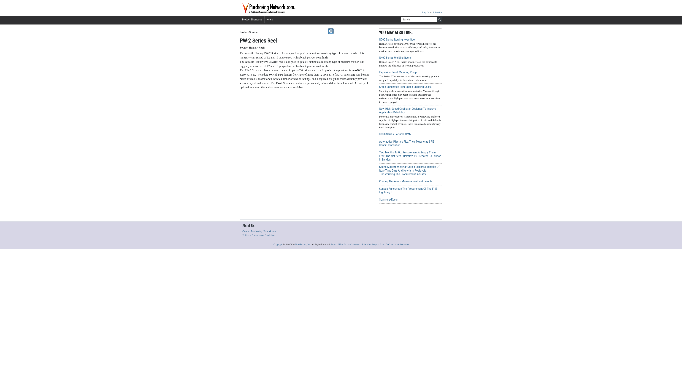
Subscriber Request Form (373, 244)
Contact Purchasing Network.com (259, 231)
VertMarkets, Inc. (303, 244)
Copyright (278, 244)
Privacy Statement (352, 244)
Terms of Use (337, 244)
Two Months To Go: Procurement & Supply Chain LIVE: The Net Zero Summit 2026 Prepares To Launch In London (410, 156)
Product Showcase (252, 19)
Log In (426, 12)
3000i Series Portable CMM (395, 134)
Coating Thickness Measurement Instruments (405, 181)
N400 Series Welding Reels (395, 57)
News (270, 19)
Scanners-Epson (388, 199)
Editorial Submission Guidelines (258, 235)
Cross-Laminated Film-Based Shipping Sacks (405, 87)
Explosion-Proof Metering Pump (398, 72)
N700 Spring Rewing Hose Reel (397, 39)
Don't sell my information (397, 244)
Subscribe (437, 12)
